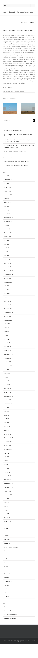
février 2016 (7, 301)
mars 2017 (7, 259)
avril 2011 (7, 514)
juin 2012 (6, 461)
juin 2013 (6, 415)
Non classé (7, 574)
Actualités (6, 536)
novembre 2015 (8, 312)
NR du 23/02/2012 (8, 87)
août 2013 (7, 407)
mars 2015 (7, 343)
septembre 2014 (8, 366)
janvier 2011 (7, 521)
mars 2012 (7, 472)
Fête (5, 562)
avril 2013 (7, 423)
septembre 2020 (8, 195)
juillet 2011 (7, 502)
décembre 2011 (8, 483)
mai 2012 (6, 464)
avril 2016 (7, 293)
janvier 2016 (7, 305)
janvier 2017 (7, 267)
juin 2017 (6, 248)
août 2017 (7, 240)
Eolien (12, 91)
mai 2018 (6, 225)
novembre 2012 (8, 442)
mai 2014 (6, 377)
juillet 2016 (7, 286)
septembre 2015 (8, 320)
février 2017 (7, 263)
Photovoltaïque (8, 581)
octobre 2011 (8, 491)
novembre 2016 (8, 274)
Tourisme (6, 596)
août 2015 (7, 324)
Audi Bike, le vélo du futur (22, 161)
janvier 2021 (7, 187)
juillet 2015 (7, 328)
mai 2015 (6, 335)
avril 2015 (7, 339)
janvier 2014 (7, 392)
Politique (6, 585)
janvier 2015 (7, 350)
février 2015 (7, 347)
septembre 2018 (8, 221)
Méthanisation (7, 570)
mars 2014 (7, 385)
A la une (6, 532)
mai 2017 (6, 252)
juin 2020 (6, 198)
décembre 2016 (8, 271)
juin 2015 (6, 331)
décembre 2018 (8, 217)
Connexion (7, 607)
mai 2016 (6, 290)
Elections (6, 551)
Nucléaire (6, 577)
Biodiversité (7, 543)
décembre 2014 (8, 354)
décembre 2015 (8, 309)
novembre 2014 (8, 358)
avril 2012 (7, 468)
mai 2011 (6, 510)
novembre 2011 (8, 487)
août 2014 (7, 369)
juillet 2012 (7, 457)
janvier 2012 (7, 479)
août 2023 (7, 183)
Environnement (8, 555)
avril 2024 (7, 176)
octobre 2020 (8, 191)
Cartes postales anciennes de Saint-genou (15, 151)
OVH (19, 641)
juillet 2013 (7, 411)
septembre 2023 (8, 179)
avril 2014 (7, 381)
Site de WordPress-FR (10, 618)
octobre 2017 (8, 236)
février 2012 (7, 476)
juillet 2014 (7, 373)
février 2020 (7, 202)
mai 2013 (6, 419)
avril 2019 (7, 210)
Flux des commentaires (10, 614)
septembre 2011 (8, 495)
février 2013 (7, 430)
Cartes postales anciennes (11, 547)
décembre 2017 (8, 233)
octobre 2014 (8, 362)
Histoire (6, 566)
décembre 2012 (8, 438)
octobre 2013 (8, 400)
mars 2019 (7, 214)
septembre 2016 (8, 282)
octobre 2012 (8, 445)
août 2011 (7, 498)
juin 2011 (6, 506)
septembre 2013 (8, 404)
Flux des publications (9, 611)
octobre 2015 (8, 316)
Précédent (25, 22)
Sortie (5, 593)
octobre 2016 (8, 278)
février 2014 (7, 388)
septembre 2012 (8, 449)
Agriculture (7, 539)
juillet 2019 (7, 206)
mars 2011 (7, 517)
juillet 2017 (7, 244)
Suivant (32, 22)
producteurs (7, 589)
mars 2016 (7, 297)
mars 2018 (7, 229)
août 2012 (7, 453)
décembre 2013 (8, 396)
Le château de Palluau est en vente (13, 130)
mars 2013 (7, 426)
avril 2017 (7, 255)
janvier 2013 (7, 434)
